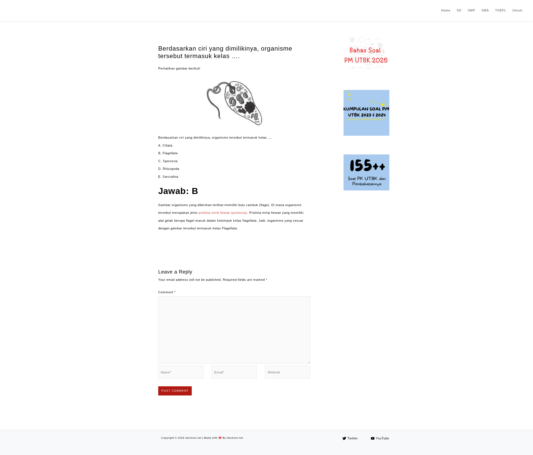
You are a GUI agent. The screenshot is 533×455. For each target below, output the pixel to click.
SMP (471, 10)
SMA (485, 10)
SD (459, 10)
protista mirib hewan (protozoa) (223, 212)
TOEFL (500, 10)
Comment (167, 292)
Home (445, 10)
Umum (517, 10)
